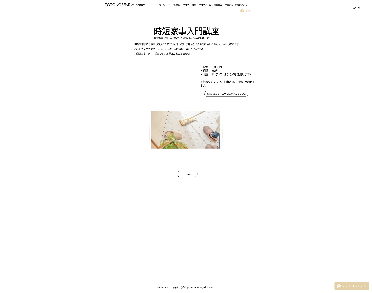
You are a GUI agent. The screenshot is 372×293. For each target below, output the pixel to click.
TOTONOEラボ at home (125, 4)
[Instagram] (358, 7)
